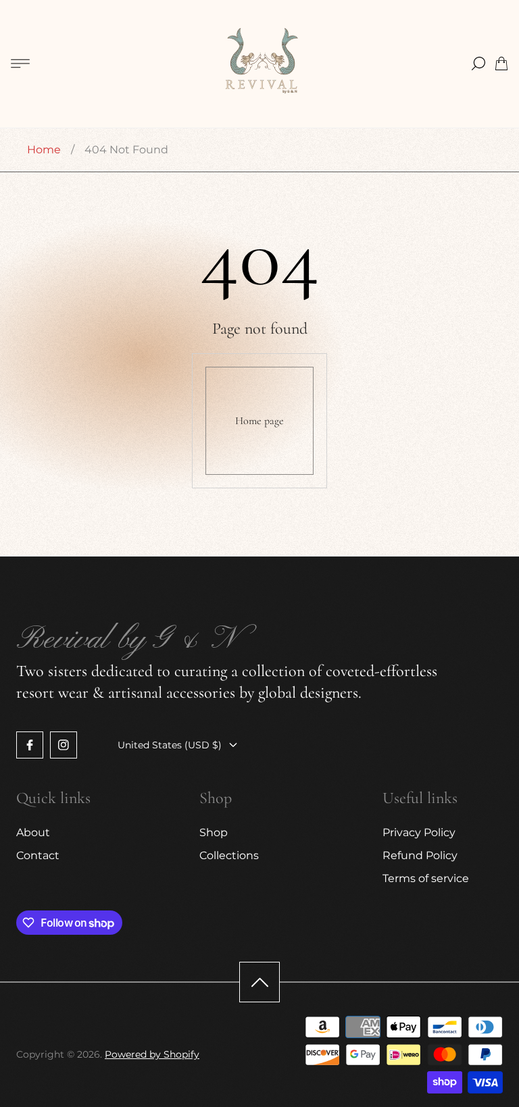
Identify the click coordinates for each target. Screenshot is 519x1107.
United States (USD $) (170, 745)
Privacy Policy (418, 832)
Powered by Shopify (152, 1054)
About (33, 832)
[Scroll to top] (259, 982)
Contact (37, 855)
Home (44, 149)
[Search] (478, 63)
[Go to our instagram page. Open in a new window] (63, 744)
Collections (229, 855)
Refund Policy (420, 855)
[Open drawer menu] (20, 63)
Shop (213, 832)
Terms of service (425, 878)
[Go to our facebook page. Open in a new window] (29, 744)
